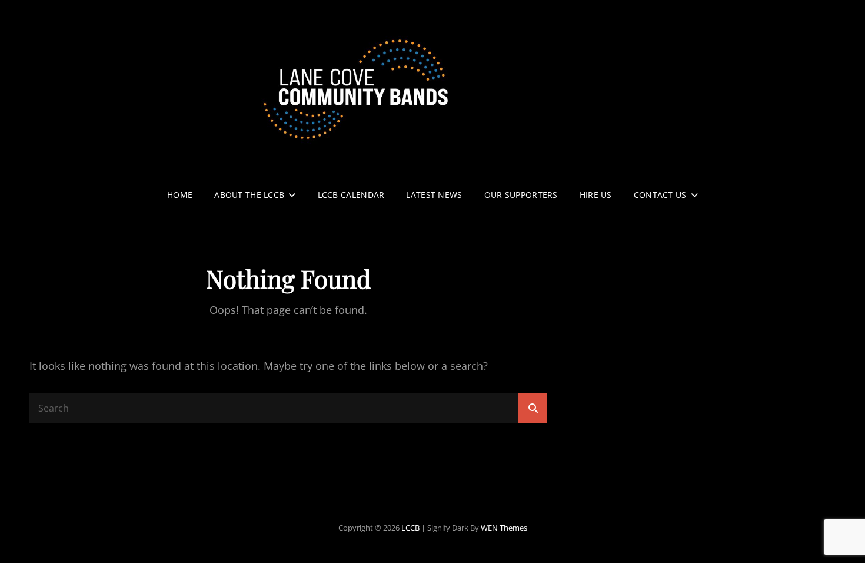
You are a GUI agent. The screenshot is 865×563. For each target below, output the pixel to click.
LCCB (410, 527)
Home (179, 194)
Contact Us (660, 194)
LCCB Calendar (351, 194)
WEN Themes (504, 527)
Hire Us (596, 194)
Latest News (434, 194)
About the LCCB (249, 194)
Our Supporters (521, 194)
